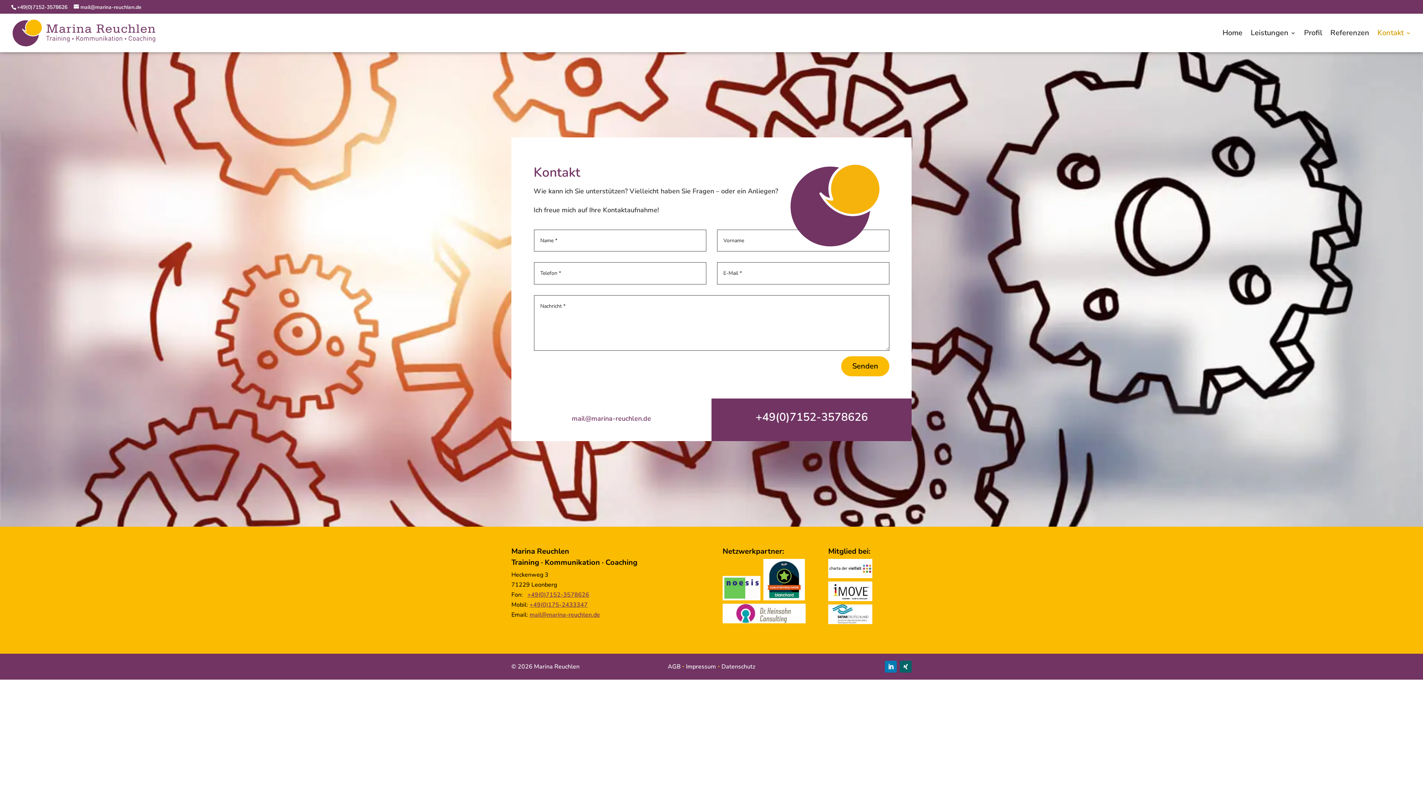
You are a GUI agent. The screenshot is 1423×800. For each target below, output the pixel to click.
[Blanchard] (784, 598)
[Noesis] (741, 598)
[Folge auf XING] (906, 667)
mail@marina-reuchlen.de (611, 418)
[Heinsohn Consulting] (764, 621)
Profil (1313, 34)
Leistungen (1269, 34)
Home (1233, 34)
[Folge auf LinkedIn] (891, 667)
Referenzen (1349, 34)
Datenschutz (738, 667)
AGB (674, 667)
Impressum (701, 667)
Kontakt (1390, 34)
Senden (865, 366)
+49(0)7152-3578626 (43, 7)
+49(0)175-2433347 (559, 605)
